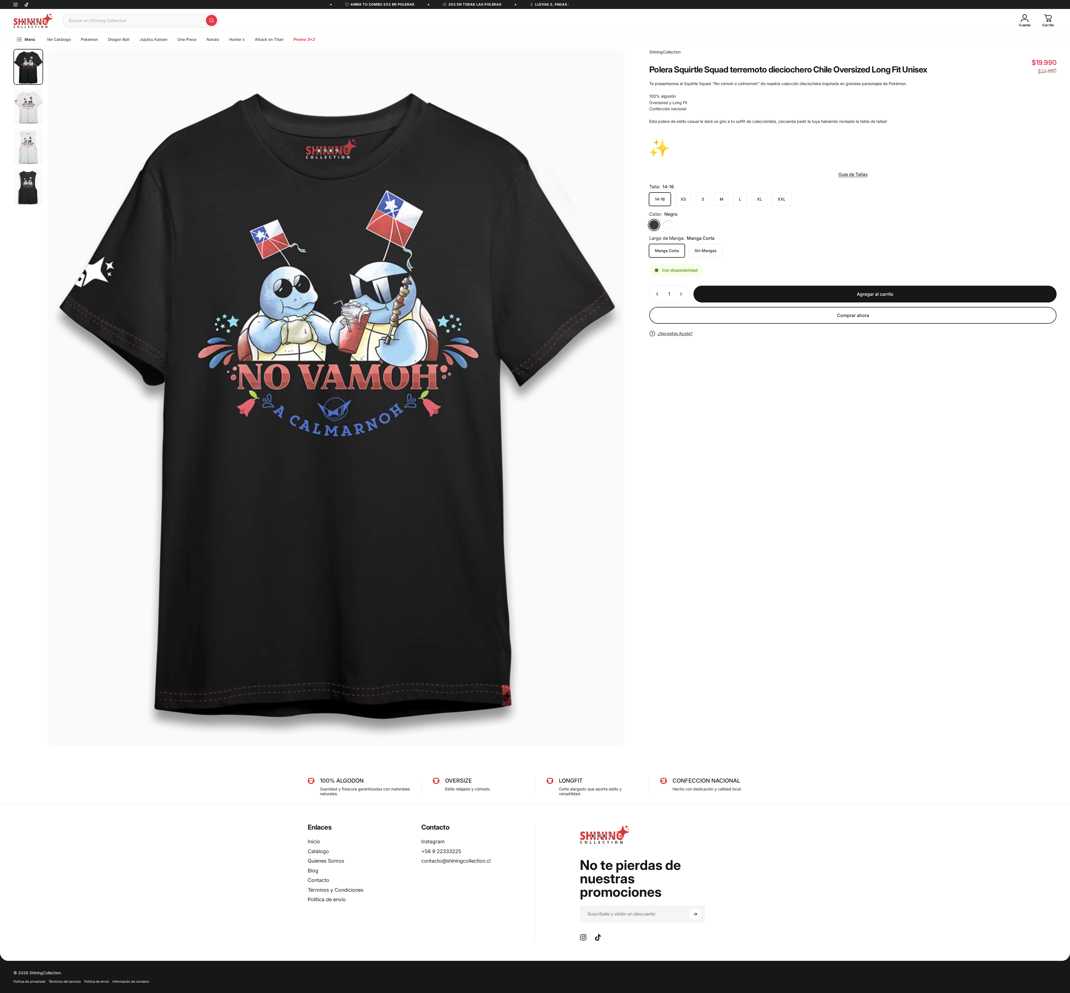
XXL (782, 199)
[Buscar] (211, 20)
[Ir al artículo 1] (28, 107)
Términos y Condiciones (335, 890)
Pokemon (89, 39)
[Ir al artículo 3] (28, 147)
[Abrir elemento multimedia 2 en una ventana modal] (336, 397)
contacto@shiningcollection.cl (456, 861)
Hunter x (237, 39)
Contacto (318, 880)
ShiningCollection (665, 52)
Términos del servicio (65, 981)
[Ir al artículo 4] (28, 187)
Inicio (314, 841)
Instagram (433, 841)
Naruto (212, 39)
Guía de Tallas (852, 174)
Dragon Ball (119, 39)
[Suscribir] (695, 914)
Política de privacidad (29, 981)
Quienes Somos (326, 861)
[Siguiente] (609, 411)
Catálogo (318, 851)
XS (683, 199)
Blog (313, 871)
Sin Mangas (706, 250)
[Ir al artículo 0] (28, 67)
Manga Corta (667, 250)
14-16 (660, 199)
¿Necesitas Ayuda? (675, 333)
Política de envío (327, 899)
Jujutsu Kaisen (153, 39)
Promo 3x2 (304, 39)
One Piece (186, 39)
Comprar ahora (853, 315)
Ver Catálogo (59, 39)
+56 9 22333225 (441, 851)
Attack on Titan (269, 39)
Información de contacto (130, 981)
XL (759, 199)
